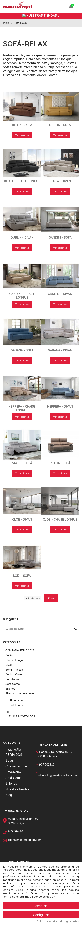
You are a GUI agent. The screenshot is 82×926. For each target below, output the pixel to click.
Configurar (41, 915)
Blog (8, 795)
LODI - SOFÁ (22, 576)
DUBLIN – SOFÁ (60, 125)
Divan (9, 664)
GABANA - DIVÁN (60, 350)
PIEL (8, 711)
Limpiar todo (33, 598)
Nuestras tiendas (17, 789)
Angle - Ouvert (14, 674)
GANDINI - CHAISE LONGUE (22, 296)
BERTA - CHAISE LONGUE (22, 181)
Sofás (9, 655)
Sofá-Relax (12, 679)
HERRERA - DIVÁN (60, 406)
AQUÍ (19, 890)
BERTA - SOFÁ (22, 125)
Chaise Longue (14, 660)
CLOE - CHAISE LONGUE (60, 519)
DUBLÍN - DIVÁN (22, 237)
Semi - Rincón (14, 669)
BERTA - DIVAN (60, 181)
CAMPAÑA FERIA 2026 (19, 650)
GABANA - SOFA (22, 350)
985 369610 (15, 831)
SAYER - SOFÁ (22, 463)
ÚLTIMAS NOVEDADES (20, 716)
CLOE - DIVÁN (22, 519)
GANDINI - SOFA (60, 237)
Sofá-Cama (12, 683)
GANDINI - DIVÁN (60, 294)
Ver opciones (22, 134)
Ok (52, 598)
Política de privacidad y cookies (58, 921)
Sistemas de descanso (19, 693)
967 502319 (46, 764)
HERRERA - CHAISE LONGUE (22, 408)
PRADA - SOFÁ (60, 463)
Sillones (10, 688)
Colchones (16, 705)
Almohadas (16, 700)
